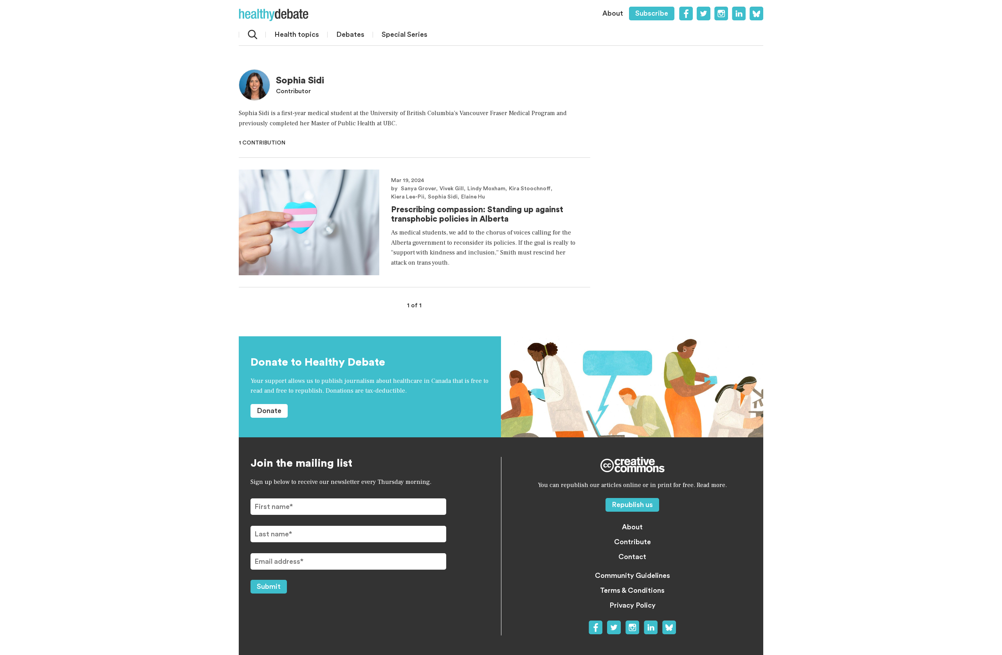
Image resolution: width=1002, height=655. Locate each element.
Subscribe (651, 13)
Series (404, 34)
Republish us (632, 504)
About (612, 13)
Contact (632, 556)
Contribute (632, 541)
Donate (269, 410)
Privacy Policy (632, 605)
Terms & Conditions (632, 590)
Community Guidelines (632, 575)
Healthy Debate (273, 15)
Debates (350, 34)
